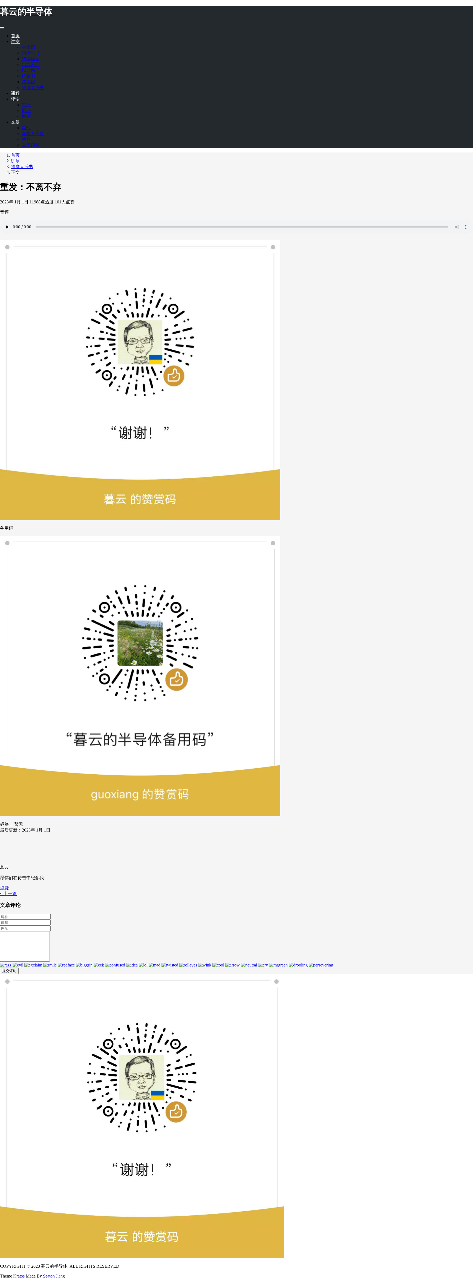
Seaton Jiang (54, 1276)
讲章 (15, 41)
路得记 (28, 81)
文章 (15, 122)
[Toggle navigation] (2, 27)
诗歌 (26, 139)
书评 (26, 104)
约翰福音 (30, 58)
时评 (26, 116)
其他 (26, 127)
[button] (4, 887)
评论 (15, 99)
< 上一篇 (8, 893)
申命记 (28, 47)
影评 (26, 110)
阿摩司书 (30, 53)
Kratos (19, 1276)
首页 (15, 35)
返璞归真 (30, 145)
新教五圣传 (33, 133)
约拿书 (28, 76)
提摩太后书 (33, 87)
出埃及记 (30, 64)
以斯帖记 (30, 70)
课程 (15, 93)
